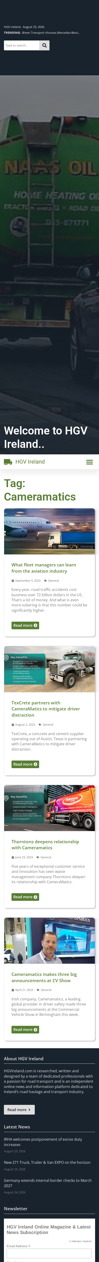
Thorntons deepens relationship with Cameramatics (45, 844)
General (53, 580)
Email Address (18, 1246)
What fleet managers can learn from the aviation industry (44, 568)
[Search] (45, 45)
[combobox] (22, 45)
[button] (89, 462)
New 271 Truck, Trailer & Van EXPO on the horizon (47, 1162)
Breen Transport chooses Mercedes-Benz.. (41, 33)
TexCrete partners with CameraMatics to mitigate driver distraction (46, 709)
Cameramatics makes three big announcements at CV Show (44, 977)
